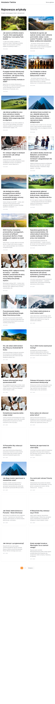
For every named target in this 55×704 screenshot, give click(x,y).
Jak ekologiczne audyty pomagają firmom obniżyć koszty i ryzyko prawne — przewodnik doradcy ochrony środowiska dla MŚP (13, 195)
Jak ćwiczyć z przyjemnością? (13, 543)
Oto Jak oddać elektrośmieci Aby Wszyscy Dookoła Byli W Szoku (13, 348)
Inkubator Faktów (8, 2)
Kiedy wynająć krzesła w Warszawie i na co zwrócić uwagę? (39, 545)
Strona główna (50, 2)
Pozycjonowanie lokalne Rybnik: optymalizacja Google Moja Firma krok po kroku (13, 313)
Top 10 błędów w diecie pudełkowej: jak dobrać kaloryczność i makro (38, 73)
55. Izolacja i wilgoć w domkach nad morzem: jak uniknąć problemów (14, 155)
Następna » (30, 568)
